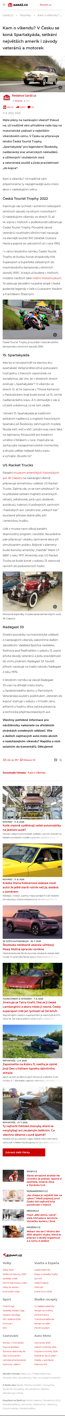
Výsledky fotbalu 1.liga (13, 1310)
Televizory (52, 1404)
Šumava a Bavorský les (14, 1351)
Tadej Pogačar (41, 1283)
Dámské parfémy (11, 1404)
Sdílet (22, 107)
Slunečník (7, 1389)
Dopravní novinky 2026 (46, 1351)
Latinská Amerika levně (14, 1360)
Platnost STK (40, 1364)
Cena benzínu (25, 1377)
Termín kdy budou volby (15, 1283)
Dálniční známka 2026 (45, 1347)
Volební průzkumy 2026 (14, 1274)
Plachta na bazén (32, 1385)
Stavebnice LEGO (51, 1400)
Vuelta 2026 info (42, 1270)
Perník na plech (42, 1328)
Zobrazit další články (17, 1152)
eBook (10, 107)
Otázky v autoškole (43, 1360)
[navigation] (4, 4)
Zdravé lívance (41, 1315)
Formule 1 (7, 1323)
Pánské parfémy (27, 1408)
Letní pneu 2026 (42, 1342)
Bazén (20, 1385)
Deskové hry (39, 1404)
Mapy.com (25, 1373)
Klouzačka (19, 1389)
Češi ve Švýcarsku (11, 1355)
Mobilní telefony (34, 1400)
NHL (5, 1328)
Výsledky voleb (10, 1278)
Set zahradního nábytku (37, 1389)
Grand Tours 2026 (43, 1291)
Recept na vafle (42, 1323)
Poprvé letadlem (11, 1347)
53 (33, 107)
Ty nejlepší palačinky (44, 1306)
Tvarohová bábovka (44, 1319)
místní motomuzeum (46, 278)
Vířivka (19, 1393)
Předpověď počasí (41, 1373)
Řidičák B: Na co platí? (45, 1355)
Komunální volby (11, 1291)
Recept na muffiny (43, 1310)
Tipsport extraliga (11, 1315)
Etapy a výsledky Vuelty (46, 1274)
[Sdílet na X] (60, 760)
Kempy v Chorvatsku (13, 1342)
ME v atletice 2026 (12, 1319)
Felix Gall (38, 1287)
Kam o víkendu (37, 772)
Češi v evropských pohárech (47, 1377)
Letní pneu (26, 1404)
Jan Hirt (38, 1278)
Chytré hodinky (10, 1408)
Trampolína (48, 1385)
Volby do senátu (11, 1287)
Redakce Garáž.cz (24, 95)
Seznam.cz (45, 4)
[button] (32, 74)
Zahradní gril (9, 1393)
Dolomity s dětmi (11, 1364)
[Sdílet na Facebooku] (55, 760)
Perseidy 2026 (10, 1377)
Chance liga (8, 1306)
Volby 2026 (8, 1270)
